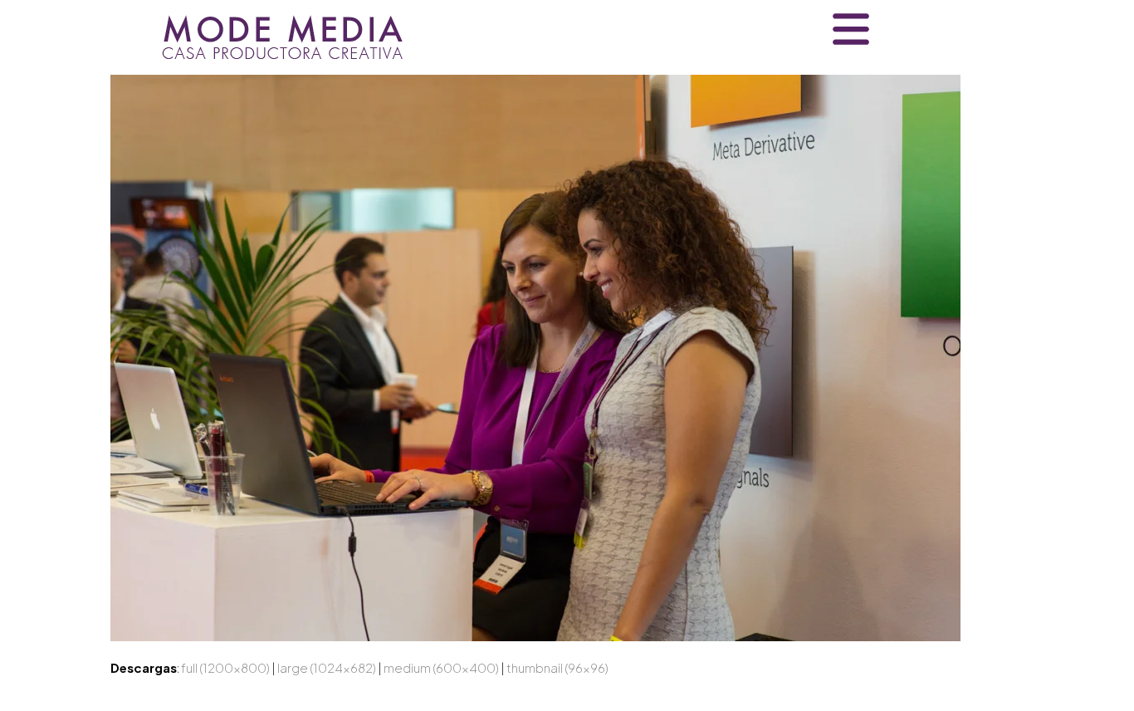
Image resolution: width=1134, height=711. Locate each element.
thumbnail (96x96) (557, 667)
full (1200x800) (225, 667)
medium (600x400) (441, 667)
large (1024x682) (326, 667)
